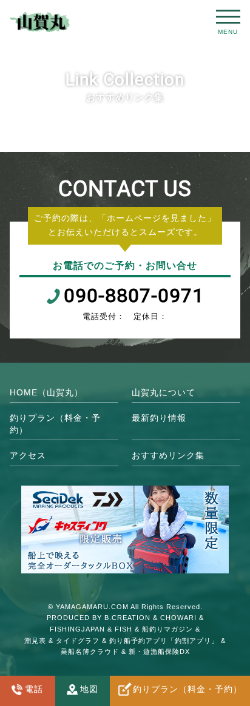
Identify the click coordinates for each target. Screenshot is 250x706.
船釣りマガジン (167, 629)
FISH (123, 629)
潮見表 (35, 640)
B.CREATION (127, 617)
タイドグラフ (78, 640)
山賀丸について (163, 392)
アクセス (28, 455)
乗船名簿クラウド (90, 651)
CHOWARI (178, 617)
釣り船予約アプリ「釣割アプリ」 (163, 640)
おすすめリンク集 (168, 455)
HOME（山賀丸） (46, 392)
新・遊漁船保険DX (159, 651)
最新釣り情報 (159, 418)
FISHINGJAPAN (77, 629)
